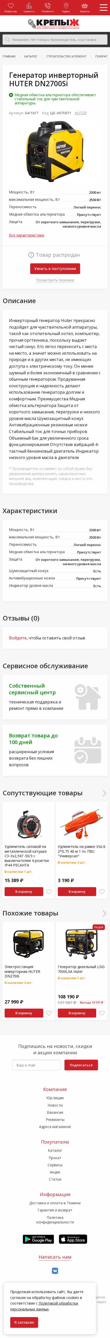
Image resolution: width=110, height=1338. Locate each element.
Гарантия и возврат (55, 1210)
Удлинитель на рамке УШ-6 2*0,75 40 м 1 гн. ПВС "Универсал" (81, 851)
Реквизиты (55, 1119)
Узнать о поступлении (55, 268)
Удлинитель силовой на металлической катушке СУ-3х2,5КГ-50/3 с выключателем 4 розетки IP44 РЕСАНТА (27, 856)
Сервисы (55, 1164)
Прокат (55, 1157)
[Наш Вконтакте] (55, 1271)
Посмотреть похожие (55, 280)
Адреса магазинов (55, 1126)
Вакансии (55, 1112)
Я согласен (24, 1322)
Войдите (18, 638)
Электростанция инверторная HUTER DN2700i (22, 971)
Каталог (55, 1150)
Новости (55, 1105)
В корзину (23, 891)
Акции (55, 1172)
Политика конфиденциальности (55, 1219)
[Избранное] (49, 892)
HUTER (80, 112)
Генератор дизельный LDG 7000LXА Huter (81, 969)
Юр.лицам (55, 1097)
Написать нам (55, 1257)
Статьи (55, 1179)
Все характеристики (26, 235)
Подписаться (81, 1065)
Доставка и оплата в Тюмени (55, 1202)
